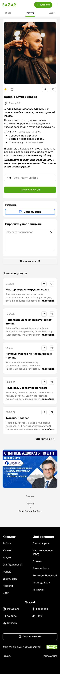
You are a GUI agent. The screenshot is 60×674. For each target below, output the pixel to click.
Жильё (7, 550)
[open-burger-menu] (55, 5)
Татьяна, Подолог (17, 418)
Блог (5, 593)
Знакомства (10, 578)
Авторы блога (41, 568)
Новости (8, 585)
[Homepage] (9, 4)
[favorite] (53, 89)
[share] (45, 89)
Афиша (7, 571)
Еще (51, 12)
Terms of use (50, 656)
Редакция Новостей (45, 575)
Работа (7, 12)
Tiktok (39, 616)
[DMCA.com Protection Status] (51, 647)
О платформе (41, 543)
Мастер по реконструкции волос (27, 289)
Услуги (30, 12)
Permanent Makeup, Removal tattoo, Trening (29, 321)
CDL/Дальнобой (12, 564)
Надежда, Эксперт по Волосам (26, 388)
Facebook (42, 609)
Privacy (7, 656)
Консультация (28, 189)
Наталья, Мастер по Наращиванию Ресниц (29, 355)
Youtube (12, 616)
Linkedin (12, 623)
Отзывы (37, 561)
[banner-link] (30, 469)
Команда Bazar (42, 582)
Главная (30, 496)
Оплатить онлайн (32, 636)
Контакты (38, 589)
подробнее (48, 300)
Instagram (13, 609)
